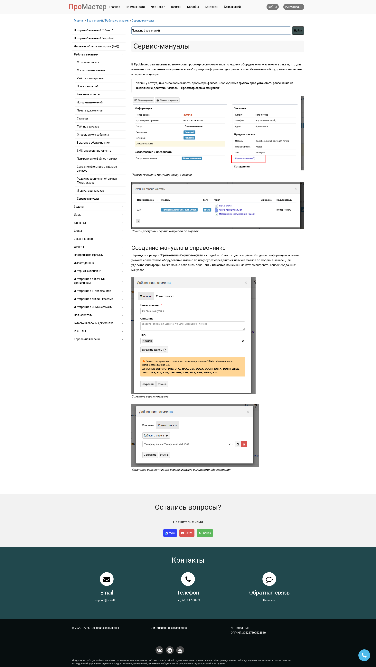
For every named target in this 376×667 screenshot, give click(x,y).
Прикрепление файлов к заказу (97, 158)
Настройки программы (88, 254)
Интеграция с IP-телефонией (92, 290)
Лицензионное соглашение (169, 627)
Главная (114, 7)
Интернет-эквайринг (87, 270)
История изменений (90, 102)
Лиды (77, 214)
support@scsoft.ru (106, 600)
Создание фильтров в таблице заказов (97, 168)
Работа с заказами (86, 54)
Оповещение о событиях (93, 134)
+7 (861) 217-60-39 (188, 600)
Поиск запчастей (88, 86)
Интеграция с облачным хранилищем (89, 280)
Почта (188, 533)
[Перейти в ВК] (159, 650)
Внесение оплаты (88, 94)
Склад (78, 230)
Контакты (211, 7)
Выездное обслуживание (93, 142)
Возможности (135, 7)
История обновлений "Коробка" (94, 38)
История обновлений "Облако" (93, 30)
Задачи (79, 206)
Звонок (206, 533)
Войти (272, 6)
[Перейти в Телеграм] (170, 650)
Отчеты (79, 246)
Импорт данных (84, 262)
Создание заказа (88, 62)
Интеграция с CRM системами (93, 307)
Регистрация (293, 6)
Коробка (193, 7)
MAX (171, 533)
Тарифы (176, 7)
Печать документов (90, 110)
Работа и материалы (90, 78)
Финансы (80, 222)
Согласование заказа (91, 70)
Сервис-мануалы (88, 198)
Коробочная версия (87, 339)
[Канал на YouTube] (180, 650)
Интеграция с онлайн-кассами (93, 298)
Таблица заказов (88, 126)
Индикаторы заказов (90, 190)
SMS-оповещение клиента (94, 150)
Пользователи (83, 315)
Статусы (82, 118)
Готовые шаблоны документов (94, 323)
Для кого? (158, 7)
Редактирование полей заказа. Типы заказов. (97, 180)
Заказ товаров (83, 238)
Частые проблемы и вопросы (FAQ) (96, 46)
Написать (269, 600)
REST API (80, 331)
